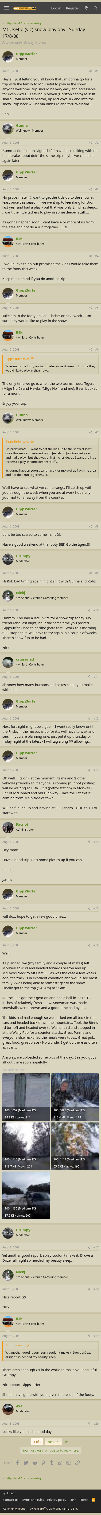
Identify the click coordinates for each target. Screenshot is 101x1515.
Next (51, 1442)
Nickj (20, 592)
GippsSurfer (14, 43)
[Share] (90, 71)
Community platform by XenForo (40, 1508)
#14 (96, 842)
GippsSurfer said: (17, 359)
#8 (97, 526)
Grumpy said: (14, 1345)
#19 (96, 1336)
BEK (19, 238)
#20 (96, 1424)
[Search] (95, 8)
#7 (97, 432)
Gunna (22, 125)
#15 (96, 908)
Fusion (11, 1493)
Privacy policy (56, 1500)
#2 (97, 143)
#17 (96, 1247)
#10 (96, 610)
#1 (97, 71)
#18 (96, 1289)
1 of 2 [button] (37, 1442)
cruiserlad (25, 659)
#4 (97, 256)
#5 (97, 308)
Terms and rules (33, 1500)
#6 (97, 349)
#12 (96, 718)
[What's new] (86, 8)
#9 (97, 573)
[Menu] (6, 8)
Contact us (10, 1500)
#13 (96, 770)
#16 (96, 945)
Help (73, 1500)
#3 (97, 189)
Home (84, 1500)
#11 (96, 677)
